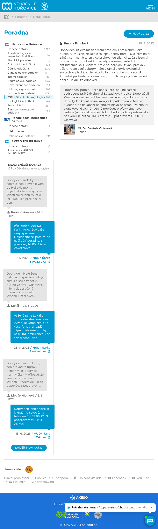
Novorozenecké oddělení (23, 85)
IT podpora (60, 478)
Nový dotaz (140, 33)
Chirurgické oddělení (21, 64)
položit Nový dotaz (29, 447)
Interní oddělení (17, 77)
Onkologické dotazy (20, 136)
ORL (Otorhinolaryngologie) (26, 97)
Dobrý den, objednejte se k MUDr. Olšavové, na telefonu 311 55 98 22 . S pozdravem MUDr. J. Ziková (32, 417)
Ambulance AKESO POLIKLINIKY (20, 152)
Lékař (95, 130)
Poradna (21, 17)
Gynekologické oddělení (23, 73)
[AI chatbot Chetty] (150, 521)
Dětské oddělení (18, 68)
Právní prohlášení (16, 478)
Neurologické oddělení (22, 81)
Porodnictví (14, 105)
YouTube (142, 478)
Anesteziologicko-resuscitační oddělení (21, 55)
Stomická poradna (19, 60)
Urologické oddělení (20, 101)
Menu (150, 8)
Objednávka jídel (90, 478)
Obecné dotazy (17, 49)
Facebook (119, 478)
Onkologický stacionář (21, 89)
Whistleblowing (42, 482)
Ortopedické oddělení (21, 93)
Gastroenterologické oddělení (20, 111)
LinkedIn (19, 482)
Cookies (40, 478)
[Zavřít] (151, 507)
